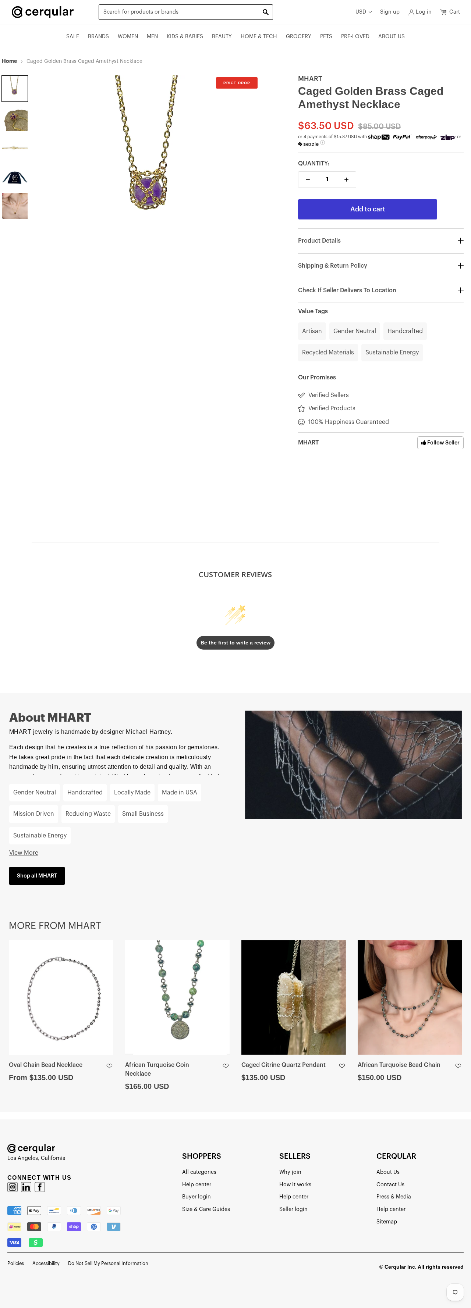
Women (128, 36)
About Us (391, 36)
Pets (326, 36)
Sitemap (386, 1222)
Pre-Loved (355, 36)
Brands (98, 36)
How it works (295, 1184)
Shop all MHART (37, 876)
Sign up (390, 12)
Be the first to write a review (235, 643)
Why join (290, 1172)
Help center (196, 1184)
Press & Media (393, 1197)
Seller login (293, 1209)
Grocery (298, 36)
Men (152, 36)
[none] (14, 88)
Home (9, 61)
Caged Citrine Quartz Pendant (283, 1065)
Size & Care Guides (206, 1209)
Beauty (222, 36)
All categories (199, 1172)
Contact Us (390, 1184)
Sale (72, 36)
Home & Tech (259, 36)
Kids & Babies (185, 36)
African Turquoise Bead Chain (399, 1065)
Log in (424, 12)
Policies (15, 1263)
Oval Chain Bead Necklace (45, 1065)
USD (360, 12)
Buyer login (196, 1197)
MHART (310, 78)
